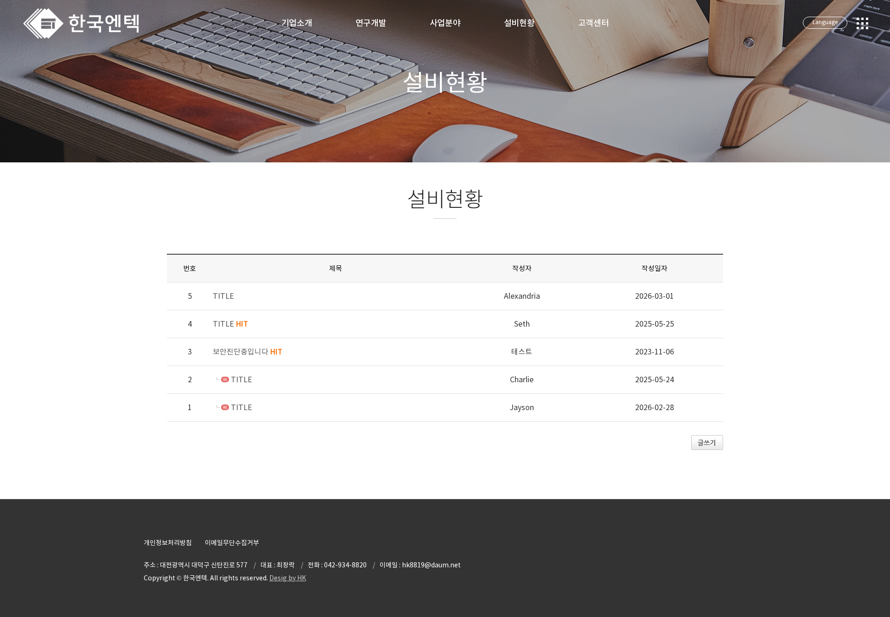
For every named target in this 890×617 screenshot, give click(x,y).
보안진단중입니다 (247, 351)
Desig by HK (287, 578)
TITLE (223, 296)
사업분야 (445, 23)
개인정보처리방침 (168, 543)
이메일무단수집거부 (232, 543)
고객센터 (593, 23)
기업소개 (296, 23)
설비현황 (519, 23)
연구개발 (371, 23)
